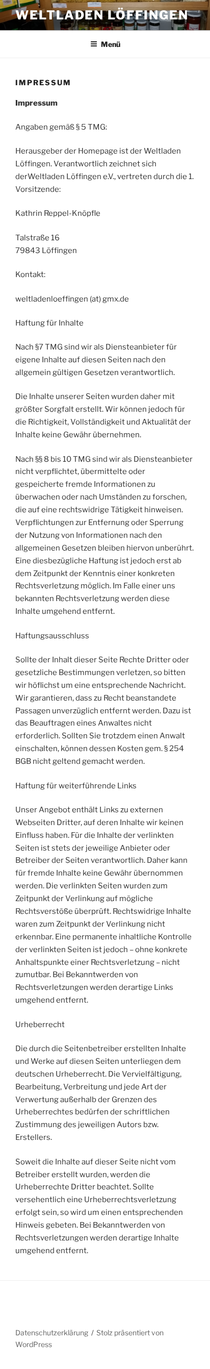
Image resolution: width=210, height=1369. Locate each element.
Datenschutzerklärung (51, 1332)
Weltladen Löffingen (101, 15)
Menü (110, 44)
